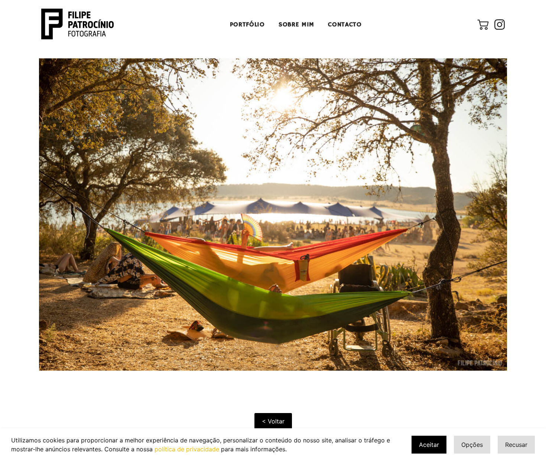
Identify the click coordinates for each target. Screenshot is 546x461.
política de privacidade (187, 449)
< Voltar (273, 421)
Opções (472, 444)
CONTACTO (345, 25)
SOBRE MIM (296, 25)
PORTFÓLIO (247, 25)
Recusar (516, 444)
